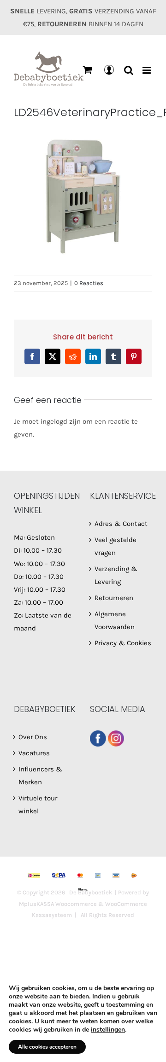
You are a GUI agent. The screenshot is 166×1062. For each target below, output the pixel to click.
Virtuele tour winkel (37, 804)
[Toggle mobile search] (128, 70)
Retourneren (114, 598)
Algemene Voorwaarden (115, 620)
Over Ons (32, 737)
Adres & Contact (121, 523)
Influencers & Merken (40, 775)
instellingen (108, 1030)
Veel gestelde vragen (115, 546)
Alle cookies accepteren (47, 1046)
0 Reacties (88, 283)
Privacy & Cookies (123, 643)
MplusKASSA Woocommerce (58, 903)
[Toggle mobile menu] (147, 70)
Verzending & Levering (116, 575)
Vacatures (34, 753)
